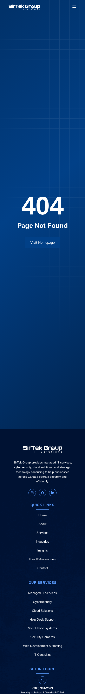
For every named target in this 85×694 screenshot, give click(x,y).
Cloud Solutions (42, 610)
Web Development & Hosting (42, 646)
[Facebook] (42, 492)
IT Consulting (42, 654)
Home (42, 515)
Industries (42, 541)
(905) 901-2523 (42, 688)
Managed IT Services (42, 593)
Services (42, 532)
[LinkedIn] (53, 492)
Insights (42, 550)
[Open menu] (74, 7)
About (42, 524)
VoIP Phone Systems (42, 628)
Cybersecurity (42, 602)
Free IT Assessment (42, 559)
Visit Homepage (42, 242)
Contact (42, 568)
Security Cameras (42, 637)
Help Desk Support (42, 619)
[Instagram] (32, 492)
